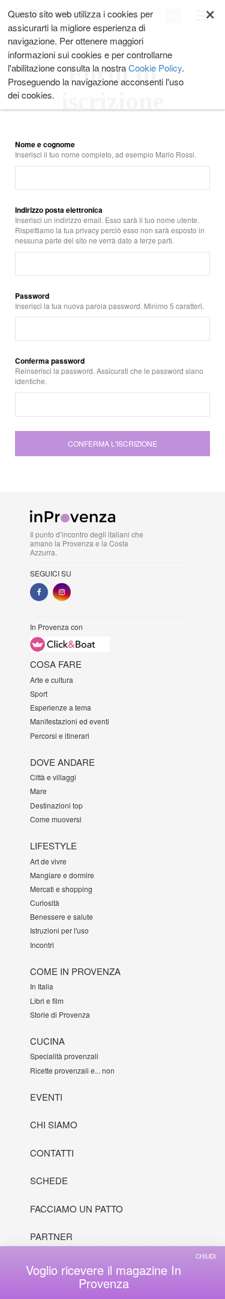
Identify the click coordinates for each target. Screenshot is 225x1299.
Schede (49, 1180)
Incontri (42, 945)
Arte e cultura (51, 679)
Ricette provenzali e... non (72, 1070)
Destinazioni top (56, 805)
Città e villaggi (53, 777)
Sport (38, 693)
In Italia (41, 986)
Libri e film (47, 1000)
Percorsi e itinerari (59, 735)
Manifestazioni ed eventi (69, 721)
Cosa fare (56, 664)
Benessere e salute (61, 916)
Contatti (52, 1152)
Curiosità (44, 902)
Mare (38, 791)
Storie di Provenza (60, 1014)
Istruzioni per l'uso (59, 930)
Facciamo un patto (76, 1208)
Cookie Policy (155, 67)
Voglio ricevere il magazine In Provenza (103, 1277)
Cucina (47, 1041)
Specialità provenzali (64, 1056)
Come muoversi (56, 819)
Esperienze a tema (60, 707)
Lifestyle (53, 845)
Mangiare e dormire (62, 875)
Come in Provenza (75, 971)
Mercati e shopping (61, 889)
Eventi (46, 1096)
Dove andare (62, 762)
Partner (51, 1236)
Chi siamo (53, 1124)
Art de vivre (48, 861)
